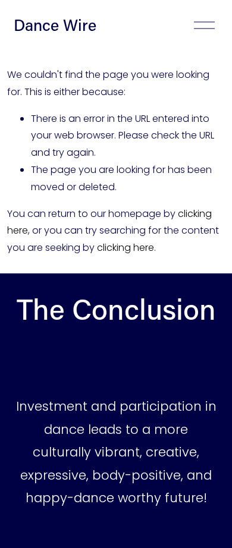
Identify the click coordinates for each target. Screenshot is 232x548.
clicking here (125, 247)
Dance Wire (55, 24)
